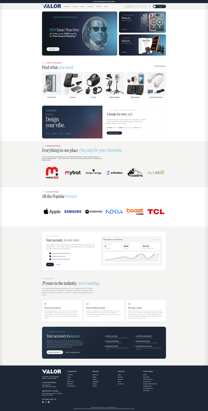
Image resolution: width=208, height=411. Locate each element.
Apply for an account (53, 352)
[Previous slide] (1, 1)
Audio (68, 379)
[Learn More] (79, 34)
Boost (119, 381)
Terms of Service (147, 379)
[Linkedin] (49, 402)
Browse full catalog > (160, 66)
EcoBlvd (95, 386)
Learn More (52, 49)
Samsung (120, 377)
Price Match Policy (148, 388)
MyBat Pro (95, 375)
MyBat (94, 377)
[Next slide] (206, 1)
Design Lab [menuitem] (90, 6)
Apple (119, 375)
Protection (70, 375)
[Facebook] (43, 402)
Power (69, 377)
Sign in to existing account (73, 352)
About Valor (146, 377)
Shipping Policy (147, 386)
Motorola (120, 379)
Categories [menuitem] (67, 6)
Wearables (70, 383)
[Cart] (149, 6)
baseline (95, 383)
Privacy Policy (147, 381)
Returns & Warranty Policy (150, 383)
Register (58, 264)
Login (49, 264)
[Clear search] (145, 6)
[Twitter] (46, 402)
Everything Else (71, 386)
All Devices (121, 383)
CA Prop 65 (146, 390)
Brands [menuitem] (82, 6)
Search (145, 375)
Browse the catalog (113, 133)
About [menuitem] (106, 6)
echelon (95, 379)
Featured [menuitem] (99, 6)
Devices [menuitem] (75, 6)
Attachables (70, 381)
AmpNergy (95, 381)
